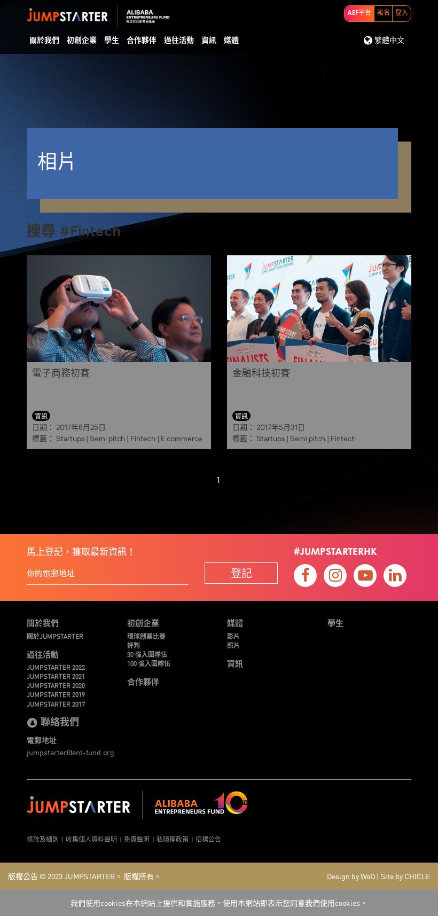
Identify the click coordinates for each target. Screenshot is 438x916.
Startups (70, 438)
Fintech (142, 438)
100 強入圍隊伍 (148, 663)
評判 (133, 644)
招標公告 (208, 838)
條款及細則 (43, 838)
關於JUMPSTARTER (55, 635)
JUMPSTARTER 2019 (56, 694)
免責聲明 (137, 838)
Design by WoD (351, 876)
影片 (233, 635)
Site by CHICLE (405, 876)
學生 (111, 40)
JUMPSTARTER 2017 (56, 703)
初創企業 (82, 40)
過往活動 (179, 40)
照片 (233, 644)
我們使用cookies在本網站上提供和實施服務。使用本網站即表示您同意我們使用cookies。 (219, 902)
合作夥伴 (142, 40)
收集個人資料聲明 (91, 838)
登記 (241, 573)
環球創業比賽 (146, 635)
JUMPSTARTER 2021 (56, 675)
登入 (401, 13)
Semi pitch (107, 438)
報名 (383, 13)
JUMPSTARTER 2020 (56, 685)
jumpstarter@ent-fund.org (70, 752)
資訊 (208, 40)
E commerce (181, 438)
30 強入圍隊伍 (147, 654)
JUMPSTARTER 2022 (56, 666)
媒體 (231, 40)
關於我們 (44, 40)
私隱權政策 (173, 838)
